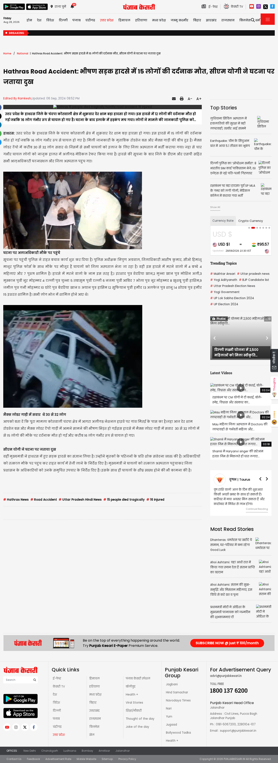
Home (7, 53)
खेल (91, 735)
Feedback (33, 759)
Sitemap (107, 759)
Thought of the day (140, 719)
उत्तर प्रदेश (107, 20)
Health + (132, 695)
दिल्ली (63, 20)
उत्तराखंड (94, 711)
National (22, 53)
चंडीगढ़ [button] (90, 20)
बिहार (197, 20)
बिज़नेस (94, 727)
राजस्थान (95, 719)
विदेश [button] (50, 20)
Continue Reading (257, 509)
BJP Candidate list (254, 280)
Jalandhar (122, 751)
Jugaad (171, 725)
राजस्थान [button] (228, 20)
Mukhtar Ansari (222, 274)
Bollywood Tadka (178, 733)
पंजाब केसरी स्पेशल (138, 678)
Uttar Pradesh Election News (232, 286)
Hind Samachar (177, 692)
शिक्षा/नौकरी (134, 711)
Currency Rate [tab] (223, 221)
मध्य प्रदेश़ (159, 20)
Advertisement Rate (58, 759)
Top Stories (223, 107)
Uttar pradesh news (253, 274)
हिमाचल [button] (124, 20)
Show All (215, 207)
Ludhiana (69, 751)
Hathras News (16, 500)
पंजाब (56, 719)
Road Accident (43, 500)
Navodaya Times (178, 700)
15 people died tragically (124, 500)
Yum (169, 716)
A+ (199, 98)
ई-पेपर (57, 678)
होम (29, 20)
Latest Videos (221, 373)
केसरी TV (59, 686)
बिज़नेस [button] (245, 20)
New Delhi (29, 751)
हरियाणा (94, 686)
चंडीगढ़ (57, 727)
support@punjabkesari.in (238, 731)
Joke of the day (137, 727)
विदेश (56, 703)
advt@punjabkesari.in (226, 676)
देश (55, 695)
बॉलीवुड (131, 686)
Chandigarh (49, 751)
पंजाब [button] (76, 20)
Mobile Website (86, 759)
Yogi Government (225, 292)
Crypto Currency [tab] (250, 221)
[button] (214, 338)
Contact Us (14, 759)
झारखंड (211, 20)
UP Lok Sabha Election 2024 (232, 298)
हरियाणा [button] (141, 20)
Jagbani (172, 684)
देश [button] (39, 20)
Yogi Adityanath (223, 280)
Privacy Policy (127, 759)
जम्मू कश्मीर (179, 20)
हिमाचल (94, 678)
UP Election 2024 (224, 304)
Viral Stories (134, 703)
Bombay (87, 751)
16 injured (155, 500)
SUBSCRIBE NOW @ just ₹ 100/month (227, 643)
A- (190, 98)
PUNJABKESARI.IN (234, 759)
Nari (169, 708)
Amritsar (104, 751)
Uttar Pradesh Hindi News (80, 500)
